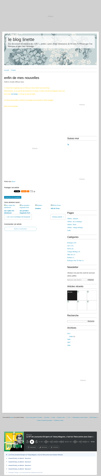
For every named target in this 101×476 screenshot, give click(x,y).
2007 (68, 342)
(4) (73, 251)
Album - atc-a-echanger (74, 221)
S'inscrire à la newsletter (12, 197)
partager (44, 447)
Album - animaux (72, 218)
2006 (68, 345)
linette (11, 417)
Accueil (6, 70)
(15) (70, 246)
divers (13, 181)
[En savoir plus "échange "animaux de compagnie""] (92, 305)
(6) (70, 249)
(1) (70, 257)
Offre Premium (93, 417)
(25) (71, 243)
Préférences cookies (59, 420)
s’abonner (33, 447)
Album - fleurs (71, 224)
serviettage (14, 94)
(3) (71, 254)
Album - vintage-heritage (75, 227)
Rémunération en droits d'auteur (80, 417)
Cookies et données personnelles (44, 420)
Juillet (71, 336)
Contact (13, 70)
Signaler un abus (61, 417)
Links (69, 230)
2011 (68, 333)
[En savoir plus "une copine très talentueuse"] (72, 305)
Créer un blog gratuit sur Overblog (34, 417)
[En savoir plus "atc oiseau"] (82, 305)
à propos (55, 447)
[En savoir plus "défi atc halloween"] (92, 295)
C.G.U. (69, 417)
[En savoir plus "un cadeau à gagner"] (82, 295)
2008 (68, 339)
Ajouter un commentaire (20, 229)
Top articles (47, 417)
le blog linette (21, 39)
